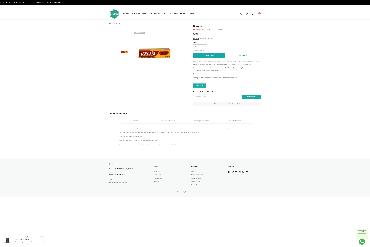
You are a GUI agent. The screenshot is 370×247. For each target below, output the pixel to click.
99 (215, 104)
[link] (241, 14)
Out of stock (209, 55)
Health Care (135, 14)
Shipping (196, 38)
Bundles (157, 14)
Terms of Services (197, 175)
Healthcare (157, 175)
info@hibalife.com (120, 174)
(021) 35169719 (129, 169)
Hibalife (111, 164)
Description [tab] (136, 121)
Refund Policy (195, 185)
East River (188, 192)
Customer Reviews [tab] (168, 121)
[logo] (114, 13)
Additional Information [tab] (234, 121)
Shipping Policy (196, 178)
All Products (166, 14)
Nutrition (125, 14)
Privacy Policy (195, 182)
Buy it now (243, 55)
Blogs (192, 14)
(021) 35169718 (119, 169)
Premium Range (179, 14)
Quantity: (196, 42)
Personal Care (147, 14)
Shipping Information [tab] (201, 121)
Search (193, 171)
